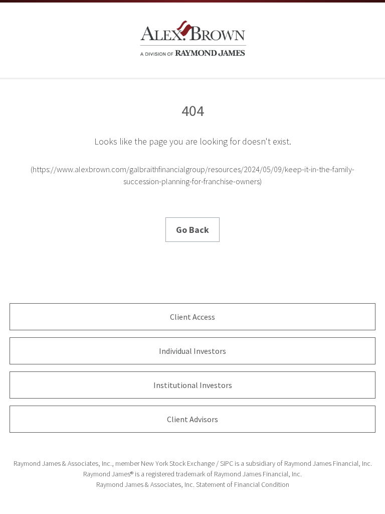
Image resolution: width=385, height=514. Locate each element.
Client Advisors (192, 419)
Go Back (192, 229)
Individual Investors (192, 351)
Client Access (192, 317)
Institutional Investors (192, 385)
